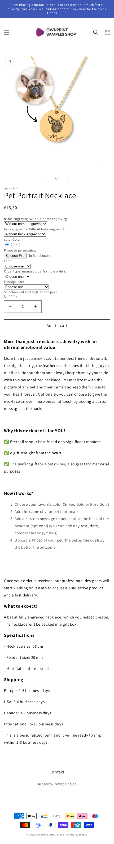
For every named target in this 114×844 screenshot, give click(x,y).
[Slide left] (45, 178)
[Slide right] (68, 178)
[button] (6, 32)
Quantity (10, 296)
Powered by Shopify (76, 834)
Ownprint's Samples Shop (50, 834)
